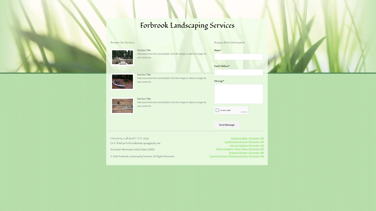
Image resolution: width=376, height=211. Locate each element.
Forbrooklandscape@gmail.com (142, 143)
